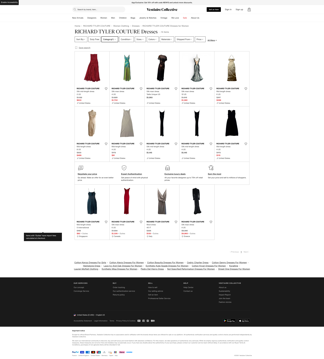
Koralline (233, 265)
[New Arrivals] (85, 18)
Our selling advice (155, 291)
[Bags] (137, 18)
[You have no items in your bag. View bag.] (249, 9)
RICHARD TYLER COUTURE (96, 25)
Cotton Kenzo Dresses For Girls (90, 262)
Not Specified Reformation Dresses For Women (191, 269)
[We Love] (181, 18)
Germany (105, 355)
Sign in (228, 9)
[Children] (129, 18)
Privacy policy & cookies (125, 321)
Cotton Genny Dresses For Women (229, 262)
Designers (91, 17)
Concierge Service (81, 291)
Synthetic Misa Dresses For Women (119, 269)
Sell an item (214, 9)
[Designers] (98, 18)
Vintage (163, 17)
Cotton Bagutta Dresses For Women (165, 262)
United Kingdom (83, 355)
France (74, 355)
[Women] (109, 18)
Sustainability (224, 291)
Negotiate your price (87, 173)
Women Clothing (121, 25)
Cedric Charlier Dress (197, 262)
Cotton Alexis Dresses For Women (126, 262)
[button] (249, 9)
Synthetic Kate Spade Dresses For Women (167, 265)
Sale (185, 17)
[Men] (117, 18)
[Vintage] (169, 18)
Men (113, 17)
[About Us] (201, 18)
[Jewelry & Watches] (158, 18)
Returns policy (119, 294)
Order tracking (119, 287)
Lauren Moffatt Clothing (86, 269)
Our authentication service (124, 291)
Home (77, 25)
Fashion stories (225, 302)
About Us (195, 17)
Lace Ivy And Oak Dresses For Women (123, 265)
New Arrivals (77, 17)
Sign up (239, 9)
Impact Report (225, 294)
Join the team (224, 298)
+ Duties (84, 233)
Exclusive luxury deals (175, 173)
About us (222, 287)
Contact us (188, 291)
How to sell (152, 287)
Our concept (79, 287)
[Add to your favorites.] (106, 88)
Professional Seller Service (159, 298)
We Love (175, 17)
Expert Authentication (131, 173)
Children (123, 17)
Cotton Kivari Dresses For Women (209, 265)
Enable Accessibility (9, 2)
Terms (111, 321)
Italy (116, 355)
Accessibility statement (83, 321)
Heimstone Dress (91, 265)
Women (103, 17)
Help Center (189, 287)
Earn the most (214, 173)
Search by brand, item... (87, 9)
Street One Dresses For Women (234, 269)
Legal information (100, 321)
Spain (111, 355)
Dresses (136, 25)
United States (95, 355)
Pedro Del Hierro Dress (152, 269)
